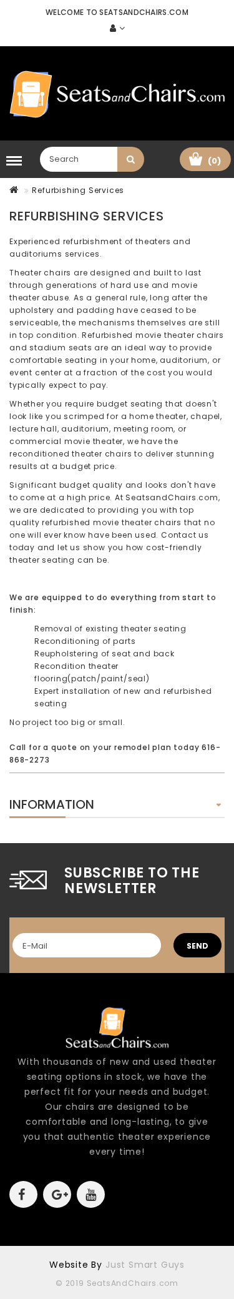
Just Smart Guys (145, 1264)
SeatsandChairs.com (171, 497)
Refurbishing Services (78, 190)
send (197, 946)
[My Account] (117, 28)
